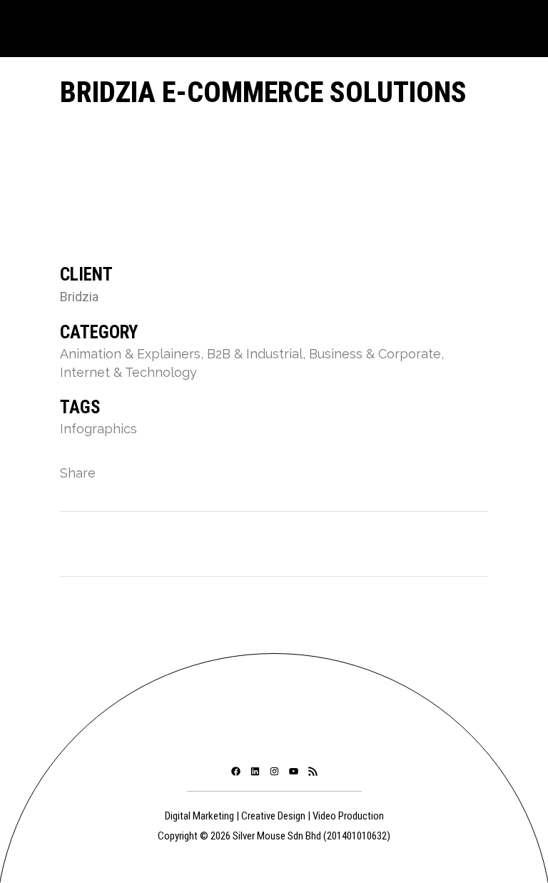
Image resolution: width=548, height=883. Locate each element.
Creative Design (273, 815)
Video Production (348, 815)
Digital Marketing (199, 815)
